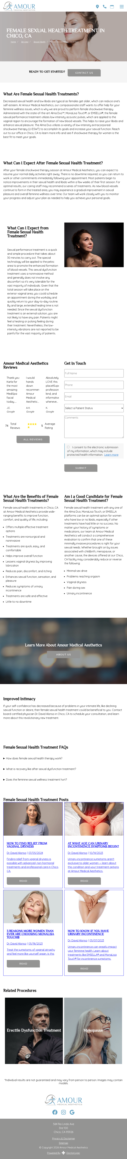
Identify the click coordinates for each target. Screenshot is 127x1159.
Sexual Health (39, 42)
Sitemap (63, 1143)
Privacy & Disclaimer (63, 1138)
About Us (63, 654)
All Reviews (32, 439)
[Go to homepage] (45, 7)
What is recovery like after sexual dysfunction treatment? (41, 769)
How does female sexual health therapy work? (34, 758)
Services (24, 42)
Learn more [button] (111, 454)
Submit (80, 467)
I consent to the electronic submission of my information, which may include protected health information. (92, 451)
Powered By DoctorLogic (63, 1153)
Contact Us (84, 72)
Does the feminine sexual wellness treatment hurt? (36, 779)
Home (13, 42)
